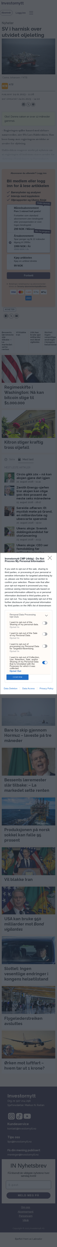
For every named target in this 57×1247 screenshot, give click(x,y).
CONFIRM (17, 677)
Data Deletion (10, 688)
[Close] (51, 559)
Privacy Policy (46, 688)
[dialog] (28, 623)
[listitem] (28, 615)
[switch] (44, 623)
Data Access (28, 688)
